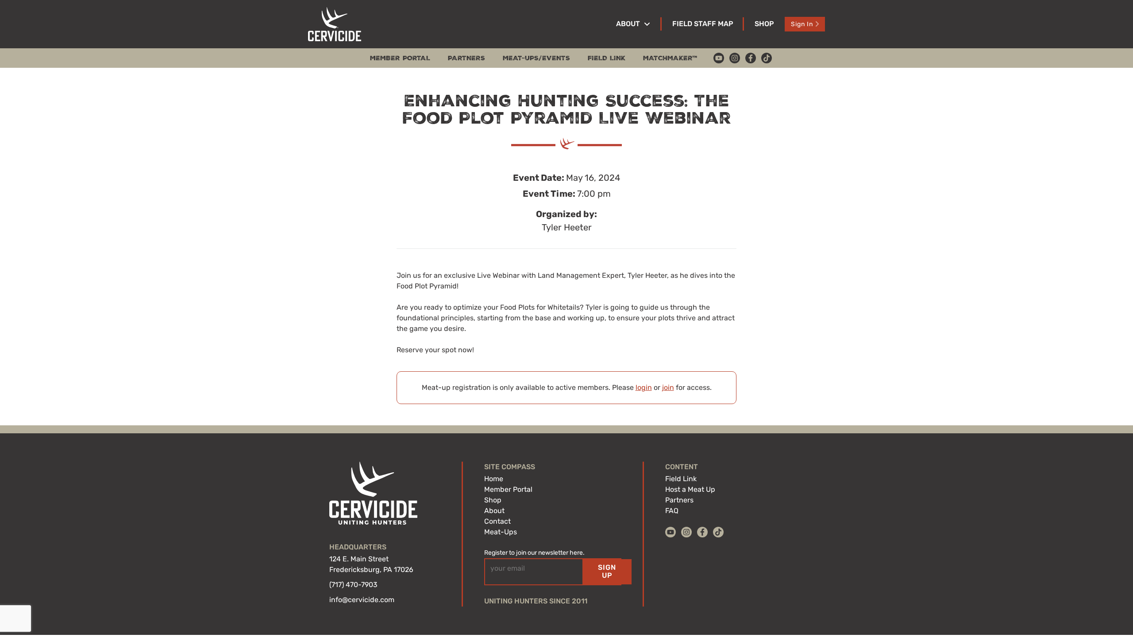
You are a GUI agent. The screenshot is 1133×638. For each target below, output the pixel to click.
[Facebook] (750, 58)
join (668, 387)
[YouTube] (718, 58)
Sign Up (607, 571)
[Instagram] (734, 58)
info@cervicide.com (361, 599)
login (644, 387)
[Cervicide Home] (334, 24)
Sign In (802, 24)
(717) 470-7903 (353, 584)
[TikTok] (766, 58)
